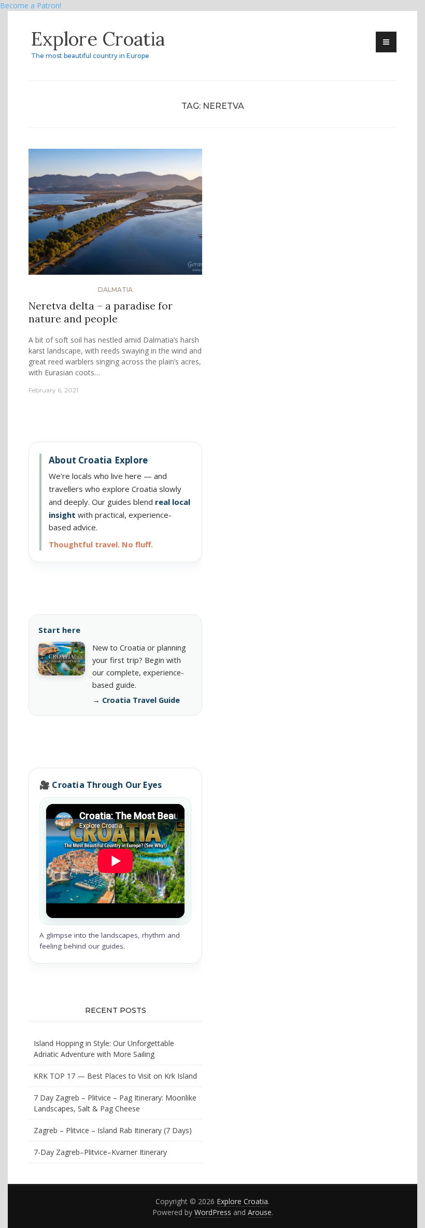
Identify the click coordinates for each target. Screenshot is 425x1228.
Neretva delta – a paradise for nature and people (101, 312)
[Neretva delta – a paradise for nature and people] (115, 216)
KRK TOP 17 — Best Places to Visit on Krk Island (115, 1076)
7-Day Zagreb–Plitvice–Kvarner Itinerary (100, 1152)
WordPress (212, 1212)
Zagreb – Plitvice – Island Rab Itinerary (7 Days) (113, 1130)
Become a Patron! (30, 5)
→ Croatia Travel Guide (136, 700)
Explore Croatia (98, 39)
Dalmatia (115, 289)
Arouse (260, 1212)
